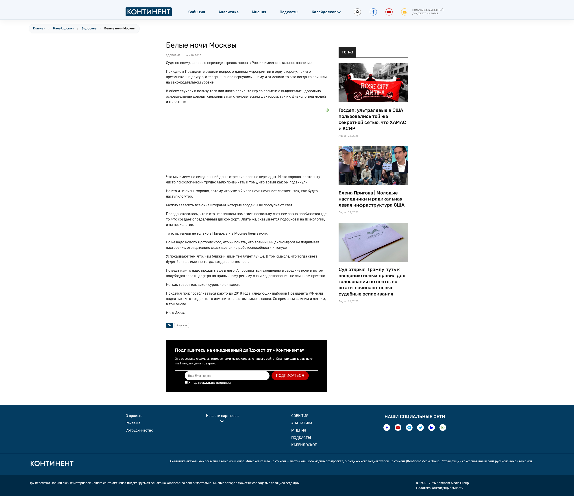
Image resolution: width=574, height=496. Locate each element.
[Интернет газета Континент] (52, 464)
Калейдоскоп (324, 12)
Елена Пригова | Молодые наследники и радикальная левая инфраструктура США (371, 199)
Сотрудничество (139, 430)
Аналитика (228, 12)
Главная (39, 28)
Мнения (259, 12)
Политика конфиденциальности (439, 488)
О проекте (134, 416)
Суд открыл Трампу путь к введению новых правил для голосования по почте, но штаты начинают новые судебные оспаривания (372, 281)
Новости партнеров (222, 416)
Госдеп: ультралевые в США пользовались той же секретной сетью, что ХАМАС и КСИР (372, 119)
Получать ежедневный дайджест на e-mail (428, 12)
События (196, 12)
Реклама (133, 423)
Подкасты (289, 12)
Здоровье (89, 28)
